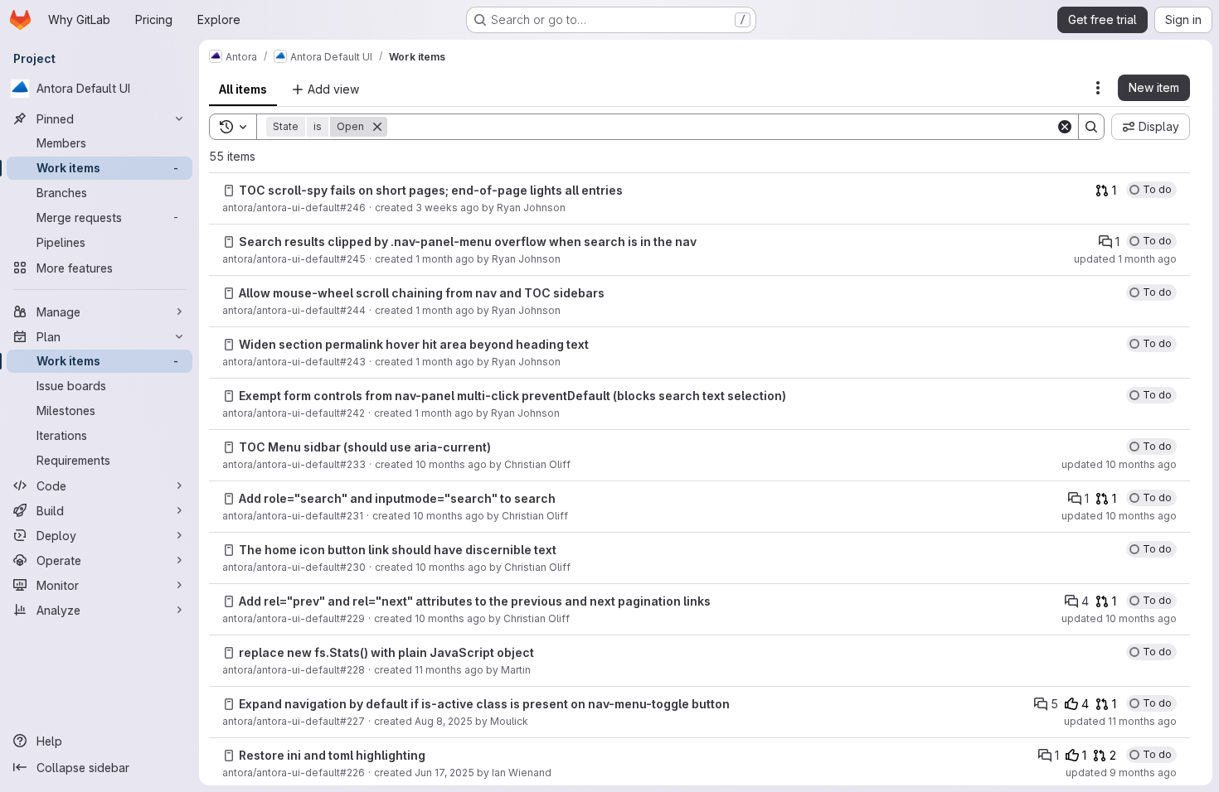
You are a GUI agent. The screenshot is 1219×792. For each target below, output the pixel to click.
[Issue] (229, 190)
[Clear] (1065, 127)
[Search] (1091, 126)
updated (1125, 259)
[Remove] (377, 127)
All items (243, 89)
